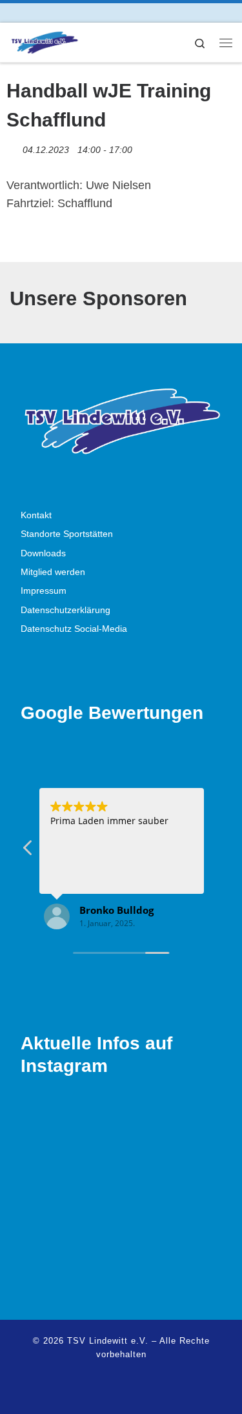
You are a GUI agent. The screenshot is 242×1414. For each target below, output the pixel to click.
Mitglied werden (53, 572)
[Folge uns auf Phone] (67, 12)
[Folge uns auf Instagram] (31, 12)
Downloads (43, 553)
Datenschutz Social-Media (74, 629)
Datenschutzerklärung (65, 610)
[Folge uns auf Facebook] (13, 12)
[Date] (13, 147)
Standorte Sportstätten (67, 534)
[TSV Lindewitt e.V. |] (44, 41)
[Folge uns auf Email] (49, 12)
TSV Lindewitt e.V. (107, 1341)
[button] (28, 851)
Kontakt (36, 515)
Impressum (43, 591)
